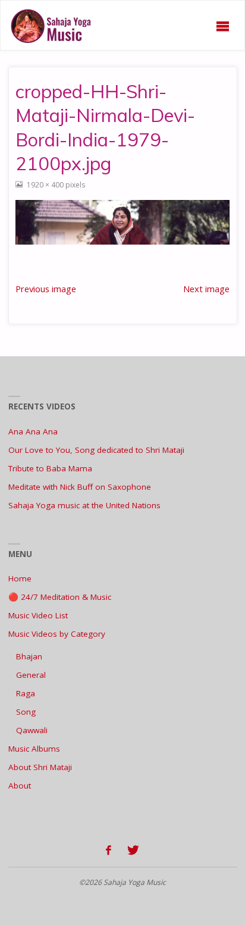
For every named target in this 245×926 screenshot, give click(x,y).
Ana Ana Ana (33, 431)
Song (26, 711)
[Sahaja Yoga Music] (53, 25)
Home (20, 578)
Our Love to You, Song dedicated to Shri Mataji (96, 450)
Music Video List (38, 615)
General (31, 675)
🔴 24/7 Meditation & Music (59, 597)
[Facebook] (108, 850)
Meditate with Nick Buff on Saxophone (79, 486)
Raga (25, 693)
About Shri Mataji (40, 767)
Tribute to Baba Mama (50, 468)
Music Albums (34, 748)
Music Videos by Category (56, 633)
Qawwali (32, 730)
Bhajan (29, 656)
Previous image (45, 289)
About (19, 785)
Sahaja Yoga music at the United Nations (84, 505)
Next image (206, 289)
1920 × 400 (46, 185)
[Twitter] (133, 850)
